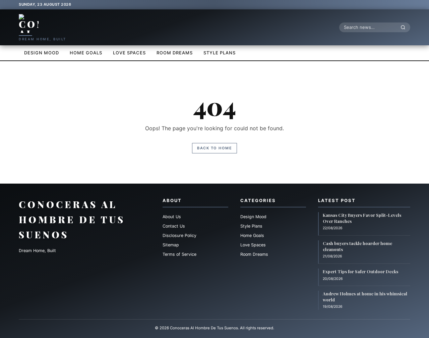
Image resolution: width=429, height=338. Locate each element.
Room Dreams (175, 52)
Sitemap (171, 244)
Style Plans (219, 52)
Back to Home (214, 148)
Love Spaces (129, 52)
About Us (172, 216)
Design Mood (41, 52)
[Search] (405, 27)
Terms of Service (179, 254)
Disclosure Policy (179, 235)
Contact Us (174, 226)
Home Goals (86, 52)
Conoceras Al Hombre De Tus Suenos (72, 219)
